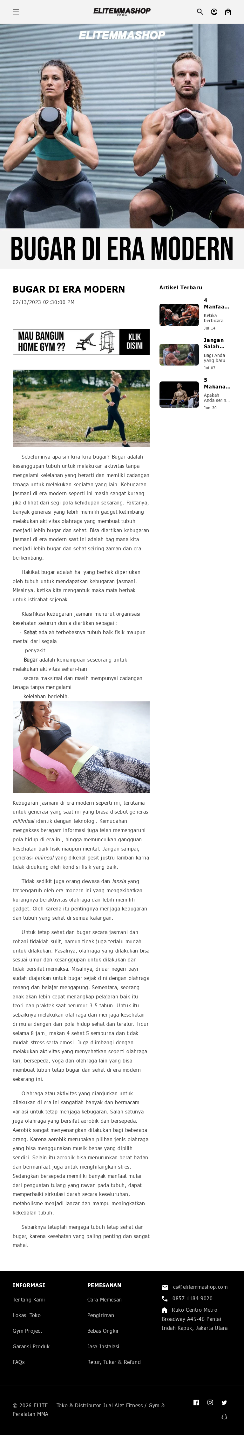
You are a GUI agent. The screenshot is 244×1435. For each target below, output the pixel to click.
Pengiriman (100, 1315)
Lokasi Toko (27, 1315)
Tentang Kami (29, 1299)
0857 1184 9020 (192, 1298)
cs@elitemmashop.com (199, 1286)
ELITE (41, 1405)
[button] (16, 12)
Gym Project (27, 1330)
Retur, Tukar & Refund (114, 1362)
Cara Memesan (104, 1299)
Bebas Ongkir (103, 1330)
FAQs (18, 1362)
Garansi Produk (31, 1346)
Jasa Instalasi (103, 1346)
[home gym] (81, 342)
